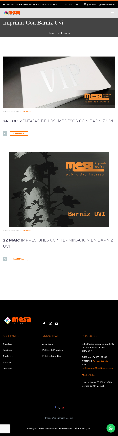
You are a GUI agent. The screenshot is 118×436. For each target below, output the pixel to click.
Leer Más (18, 133)
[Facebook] (55, 407)
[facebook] (44, 324)
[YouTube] (63, 407)
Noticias (27, 111)
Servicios (7, 349)
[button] (110, 428)
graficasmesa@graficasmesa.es (101, 4)
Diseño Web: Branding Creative (59, 418)
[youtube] (56, 324)
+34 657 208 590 (100, 360)
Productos (8, 356)
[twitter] (50, 324)
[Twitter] (59, 407)
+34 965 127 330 (72, 4)
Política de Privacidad (52, 349)
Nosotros (7, 343)
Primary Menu (112, 13)
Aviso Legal (47, 343)
